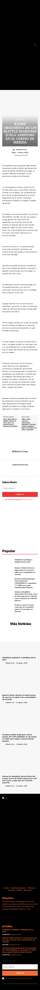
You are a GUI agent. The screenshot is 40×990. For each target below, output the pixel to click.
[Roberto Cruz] (20, 442)
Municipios (6, 934)
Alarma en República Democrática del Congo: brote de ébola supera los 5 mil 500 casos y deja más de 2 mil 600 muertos (26, 596)
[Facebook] (9, 470)
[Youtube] (22, 915)
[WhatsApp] (25, 470)
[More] (30, 470)
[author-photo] (3, 663)
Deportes (20, 120)
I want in (19, 494)
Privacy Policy (27, 499)
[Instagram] (10, 915)
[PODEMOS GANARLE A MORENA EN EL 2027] (7, 561)
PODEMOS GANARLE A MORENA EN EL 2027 (23, 561)
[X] (15, 470)
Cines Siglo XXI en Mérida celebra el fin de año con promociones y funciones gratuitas (10, 422)
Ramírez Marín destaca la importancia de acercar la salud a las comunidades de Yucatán (25, 571)
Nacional (5, 944)
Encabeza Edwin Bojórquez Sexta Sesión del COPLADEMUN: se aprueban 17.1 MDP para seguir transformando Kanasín (25, 583)
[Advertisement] (20, 525)
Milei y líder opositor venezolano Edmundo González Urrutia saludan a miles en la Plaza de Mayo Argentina (29, 424)
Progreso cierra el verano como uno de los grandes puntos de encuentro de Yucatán (24, 608)
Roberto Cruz (21, 149)
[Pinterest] (20, 470)
